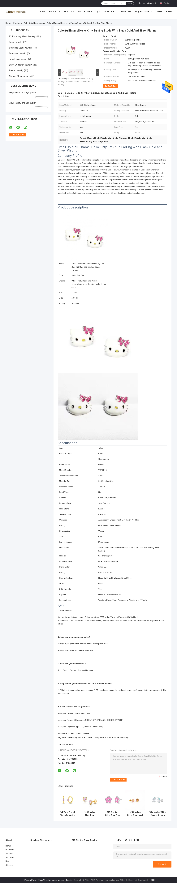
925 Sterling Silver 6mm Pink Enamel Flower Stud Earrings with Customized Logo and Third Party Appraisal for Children (112, 813)
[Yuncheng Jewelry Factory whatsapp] (19, 127)
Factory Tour (85, 12)
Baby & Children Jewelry (34, 23)
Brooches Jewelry (18, 53)
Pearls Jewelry (16, 70)
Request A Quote (146, 3)
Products (54, 12)
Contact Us (125, 12)
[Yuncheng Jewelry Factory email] (12, 127)
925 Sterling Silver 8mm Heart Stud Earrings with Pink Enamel (135, 813)
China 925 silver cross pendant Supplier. (55, 880)
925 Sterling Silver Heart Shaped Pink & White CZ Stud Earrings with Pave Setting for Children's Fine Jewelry (89, 813)
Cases (169, 12)
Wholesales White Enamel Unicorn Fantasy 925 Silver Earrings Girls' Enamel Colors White (157, 813)
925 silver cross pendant (95, 737)
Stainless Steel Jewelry (20, 47)
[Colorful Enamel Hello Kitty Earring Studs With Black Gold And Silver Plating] (77, 51)
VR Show (10, 853)
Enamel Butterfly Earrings (118, 737)
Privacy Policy (30, 880)
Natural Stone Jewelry (20, 76)
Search (129, 3)
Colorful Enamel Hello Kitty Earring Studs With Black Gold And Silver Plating (75, 82)
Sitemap (9, 865)
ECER (152, 880)
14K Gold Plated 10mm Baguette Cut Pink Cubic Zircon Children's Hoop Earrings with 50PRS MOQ (67, 813)
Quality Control (105, 12)
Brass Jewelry (16, 42)
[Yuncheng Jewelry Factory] (15, 12)
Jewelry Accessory (18, 59)
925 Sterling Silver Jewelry (22, 36)
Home (42, 12)
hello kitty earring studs (72, 737)
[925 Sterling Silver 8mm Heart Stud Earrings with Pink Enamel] (135, 800)
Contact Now (110, 86)
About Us (69, 12)
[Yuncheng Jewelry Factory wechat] (27, 127)
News (159, 12)
